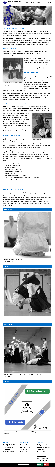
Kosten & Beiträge (41, 456)
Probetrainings (13, 197)
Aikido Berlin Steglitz (14, 1)
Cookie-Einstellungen (42, 460)
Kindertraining (40, 453)
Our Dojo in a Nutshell (10, 451)
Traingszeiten (13, 199)
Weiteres (44, 2)
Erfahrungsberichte (41, 449)
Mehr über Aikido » (8, 319)
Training (38, 2)
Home (27, 2)
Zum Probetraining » (9, 261)
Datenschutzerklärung (23, 464)
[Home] (5, 2)
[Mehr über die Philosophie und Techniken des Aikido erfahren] (27, 292)
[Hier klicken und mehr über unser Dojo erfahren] (27, 350)
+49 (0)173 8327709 (10, 445)
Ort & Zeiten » (7, 433)
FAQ (49, 2)
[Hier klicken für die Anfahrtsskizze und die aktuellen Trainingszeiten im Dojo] (27, 407)
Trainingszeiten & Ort (42, 445)
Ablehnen (46, 464)
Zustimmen (40, 464)
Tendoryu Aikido (7, 131)
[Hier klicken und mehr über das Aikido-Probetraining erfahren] (27, 235)
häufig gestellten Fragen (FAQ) (22, 203)
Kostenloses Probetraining (43, 447)
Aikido (33, 2)
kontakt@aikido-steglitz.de (9, 448)
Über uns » (7, 376)
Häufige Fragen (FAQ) (42, 451)
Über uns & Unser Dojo (42, 458)
